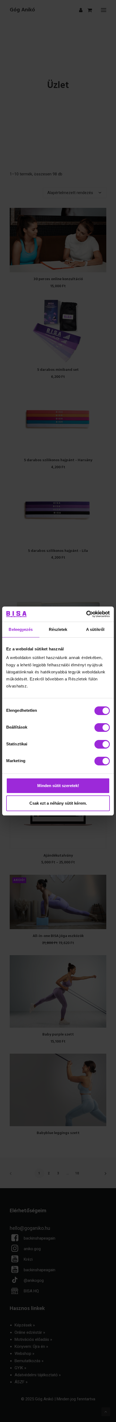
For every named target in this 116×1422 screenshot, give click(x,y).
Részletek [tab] (58, 629)
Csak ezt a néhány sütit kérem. (58, 803)
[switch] (102, 727)
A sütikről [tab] (95, 629)
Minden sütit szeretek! (58, 785)
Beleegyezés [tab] (21, 629)
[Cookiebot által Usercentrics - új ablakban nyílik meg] (86, 614)
